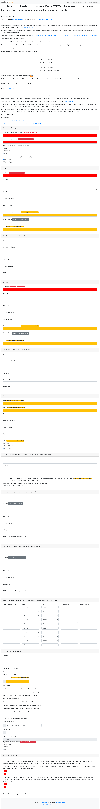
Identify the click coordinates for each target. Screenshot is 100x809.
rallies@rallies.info (61, 802)
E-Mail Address (7, 219)
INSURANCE (22, 705)
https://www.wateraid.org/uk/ (45, 19)
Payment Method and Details (19, 742)
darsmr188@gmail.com (10, 88)
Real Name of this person (18, 139)
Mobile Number (7, 205)
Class (13, 440)
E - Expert (7, 443)
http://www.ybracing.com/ (18, 19)
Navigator (7, 150)
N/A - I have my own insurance (13, 485)
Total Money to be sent (10, 736)
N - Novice (7, 448)
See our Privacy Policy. (50, 804)
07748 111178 (8, 87)
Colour (5, 414)
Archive (69, 2)
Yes (5, 771)
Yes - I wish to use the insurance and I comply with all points (22, 480)
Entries (86, 2)
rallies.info (45, 802)
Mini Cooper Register (29, 27)
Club (13, 226)
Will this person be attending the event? (14, 536)
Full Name (13, 173)
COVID (75, 2)
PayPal (6, 746)
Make (13, 400)
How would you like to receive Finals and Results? (17, 157)
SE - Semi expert (9, 445)
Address (5, 179)
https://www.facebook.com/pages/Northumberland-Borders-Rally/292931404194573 (22, 123)
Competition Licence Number (20, 212)
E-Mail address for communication (21, 132)
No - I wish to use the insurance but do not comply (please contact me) (25, 483)
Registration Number (9, 420)
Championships (93, 2)
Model (14, 407)
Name (4, 240)
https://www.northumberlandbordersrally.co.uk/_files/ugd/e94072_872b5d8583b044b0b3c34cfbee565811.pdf (64, 35)
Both (5, 153)
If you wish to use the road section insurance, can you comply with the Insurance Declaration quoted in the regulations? (47, 478)
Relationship (6, 273)
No (5, 774)
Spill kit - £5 (6, 729)
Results (80, 2)
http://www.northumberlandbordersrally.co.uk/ (12, 120)
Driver (6, 148)
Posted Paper (8, 162)
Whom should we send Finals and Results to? (16, 146)
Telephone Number (8, 198)
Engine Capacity (7, 427)
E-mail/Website (8, 159)
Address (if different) (9, 247)
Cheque (6, 749)
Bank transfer (8, 744)
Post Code (6, 192)
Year (4, 434)
